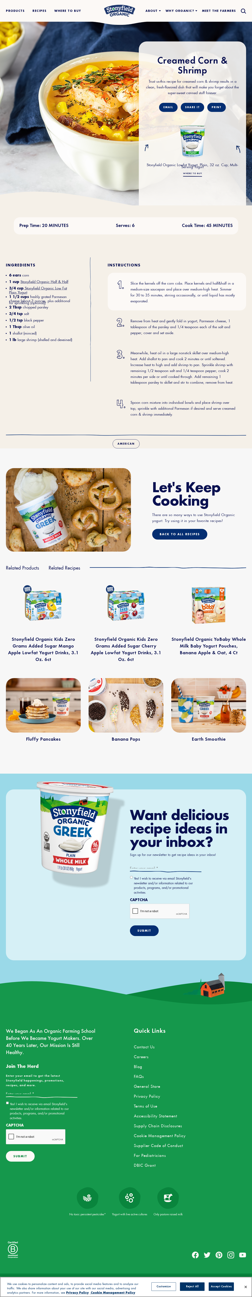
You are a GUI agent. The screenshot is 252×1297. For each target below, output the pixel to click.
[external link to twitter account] (207, 1255)
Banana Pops (126, 739)
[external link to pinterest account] (219, 1255)
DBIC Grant (145, 1164)
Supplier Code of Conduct (158, 1145)
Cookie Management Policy (160, 1135)
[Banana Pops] (126, 705)
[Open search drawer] (243, 11)
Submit (144, 930)
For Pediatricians (150, 1155)
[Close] (245, 1287)
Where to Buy (192, 173)
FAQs (139, 1076)
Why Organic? (180, 11)
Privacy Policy (147, 1095)
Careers (141, 1056)
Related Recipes (64, 567)
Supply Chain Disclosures (158, 1125)
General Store (147, 1085)
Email (168, 107)
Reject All (192, 1286)
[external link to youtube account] (242, 1255)
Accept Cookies (221, 1286)
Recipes (39, 11)
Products (15, 11)
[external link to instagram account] (230, 1255)
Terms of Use (145, 1105)
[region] (126, 1287)
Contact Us (144, 1046)
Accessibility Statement (155, 1115)
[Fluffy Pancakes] (43, 705)
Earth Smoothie (209, 739)
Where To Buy (67, 11)
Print (216, 107)
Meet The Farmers (219, 11)
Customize (163, 1286)
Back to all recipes (180, 534)
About (151, 11)
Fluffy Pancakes (43, 739)
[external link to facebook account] (195, 1255)
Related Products (22, 567)
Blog (138, 1066)
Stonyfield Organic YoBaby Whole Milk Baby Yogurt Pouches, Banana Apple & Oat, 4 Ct (208, 646)
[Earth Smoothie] (208, 705)
